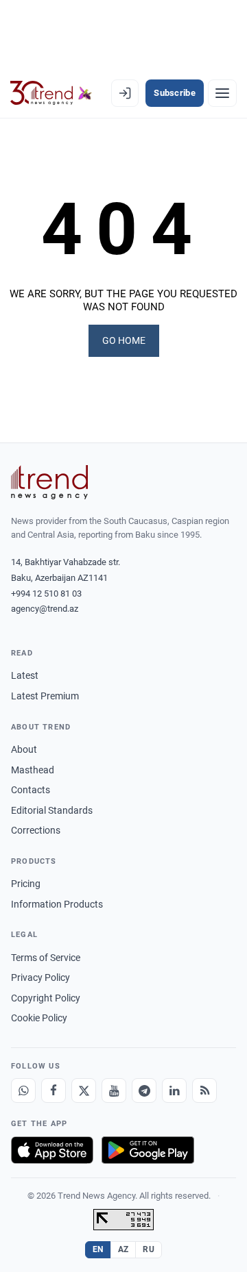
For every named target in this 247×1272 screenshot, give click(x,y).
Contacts (30, 789)
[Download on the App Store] (52, 1150)
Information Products (57, 904)
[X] (83, 1090)
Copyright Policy (45, 998)
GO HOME (123, 340)
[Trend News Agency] (49, 482)
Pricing (25, 883)
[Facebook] (53, 1090)
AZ (123, 1249)
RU (148, 1249)
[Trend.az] (51, 93)
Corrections (35, 830)
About (24, 749)
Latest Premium (45, 695)
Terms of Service (45, 957)
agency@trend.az (44, 608)
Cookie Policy (39, 1017)
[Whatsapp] (23, 1090)
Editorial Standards (52, 810)
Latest (24, 675)
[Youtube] (114, 1090)
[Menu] (222, 93)
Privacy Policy (40, 977)
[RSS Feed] (204, 1090)
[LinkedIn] (174, 1090)
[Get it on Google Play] (148, 1150)
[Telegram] (144, 1090)
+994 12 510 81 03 (46, 593)
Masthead (32, 769)
